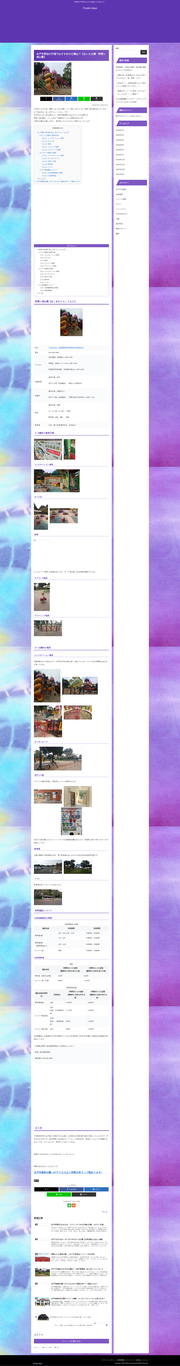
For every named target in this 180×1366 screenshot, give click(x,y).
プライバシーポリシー (109, 1360)
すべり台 (48, 141)
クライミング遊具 (51, 150)
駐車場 (47, 164)
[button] (97, 99)
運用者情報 (121, 1360)
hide (61, 128)
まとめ (41, 179)
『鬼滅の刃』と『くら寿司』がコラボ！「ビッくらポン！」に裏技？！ (131, 92)
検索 (117, 48)
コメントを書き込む (71, 1341)
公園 (37, 1180)
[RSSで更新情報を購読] (73, 1205)
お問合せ (138, 1360)
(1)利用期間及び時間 (52, 173)
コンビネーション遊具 (53, 138)
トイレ (47, 167)
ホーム (145, 1360)
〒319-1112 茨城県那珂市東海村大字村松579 (65, 348)
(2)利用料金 (49, 176)
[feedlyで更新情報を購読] (69, 1205)
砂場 (46, 144)
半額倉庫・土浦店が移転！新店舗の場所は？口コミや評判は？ (131, 68)
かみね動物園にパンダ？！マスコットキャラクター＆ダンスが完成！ (131, 100)
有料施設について (48, 170)
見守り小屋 (49, 161)
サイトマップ (130, 1360)
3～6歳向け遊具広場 (49, 135)
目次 (68, 246)
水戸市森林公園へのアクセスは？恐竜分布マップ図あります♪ (58, 181)
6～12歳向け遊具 (48, 153)
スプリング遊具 (50, 147)
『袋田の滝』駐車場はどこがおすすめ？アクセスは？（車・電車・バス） (131, 76)
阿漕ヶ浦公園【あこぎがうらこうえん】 (53, 132)
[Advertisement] (90, 29)
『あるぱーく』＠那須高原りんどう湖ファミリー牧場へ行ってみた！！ (131, 84)
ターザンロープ (50, 158)
